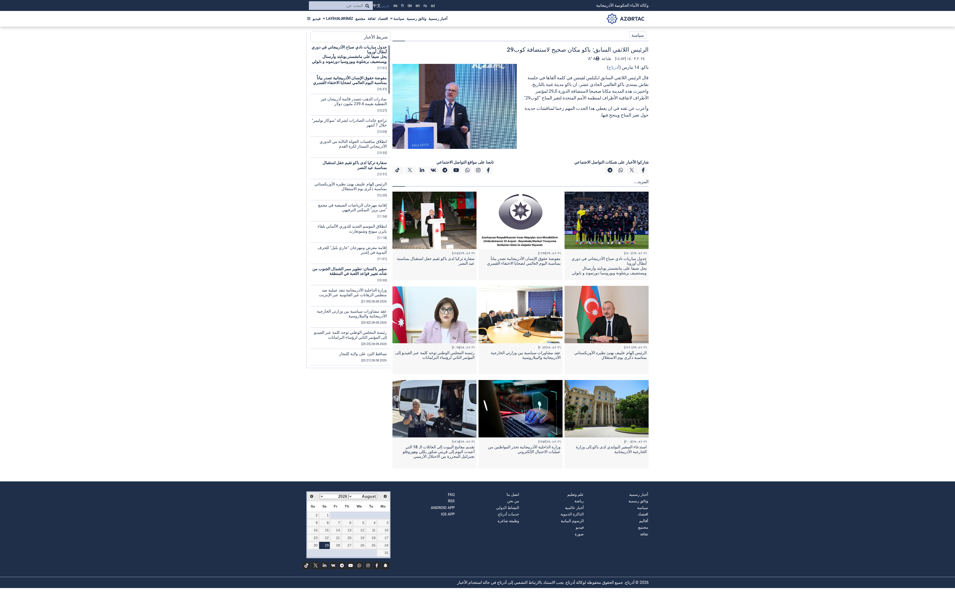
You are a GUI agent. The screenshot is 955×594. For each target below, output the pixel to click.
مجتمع (360, 18)
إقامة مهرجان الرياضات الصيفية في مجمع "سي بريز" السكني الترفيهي (352, 207)
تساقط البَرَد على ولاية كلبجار (363, 353)
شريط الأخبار (376, 37)
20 (349, 538)
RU (425, 5)
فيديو (317, 18)
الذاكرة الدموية (572, 514)
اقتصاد (383, 18)
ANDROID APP (443, 508)
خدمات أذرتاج (508, 514)
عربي (385, 5)
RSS (451, 501)
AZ (433, 5)
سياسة (398, 18)
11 (374, 530)
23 (316, 538)
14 (338, 530)
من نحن (513, 501)
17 (386, 538)
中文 (377, 5)
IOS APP (448, 514)
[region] (350, 206)
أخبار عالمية (574, 508)
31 (386, 553)
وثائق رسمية (416, 18)
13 (349, 530)
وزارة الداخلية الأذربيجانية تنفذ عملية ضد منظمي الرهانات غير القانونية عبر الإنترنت (353, 292)
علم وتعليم (575, 494)
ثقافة (372, 18)
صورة (579, 534)
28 (338, 545)
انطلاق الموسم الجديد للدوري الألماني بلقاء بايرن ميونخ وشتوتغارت (352, 228)
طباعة (606, 58)
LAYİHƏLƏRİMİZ (339, 18)
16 (316, 530)
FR (402, 5)
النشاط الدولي (507, 508)
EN (418, 5)
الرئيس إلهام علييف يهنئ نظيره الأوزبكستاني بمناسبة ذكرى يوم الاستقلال (610, 355)
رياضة (579, 501)
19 (362, 538)
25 (374, 545)
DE (410, 5)
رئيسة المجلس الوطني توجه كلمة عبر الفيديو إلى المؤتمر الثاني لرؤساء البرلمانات (435, 355)
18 (374, 538)
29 (327, 545)
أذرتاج (613, 67)
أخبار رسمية (438, 18)
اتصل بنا (513, 494)
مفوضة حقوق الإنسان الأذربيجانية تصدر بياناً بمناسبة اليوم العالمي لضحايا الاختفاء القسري (524, 261)
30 (316, 545)
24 (386, 545)
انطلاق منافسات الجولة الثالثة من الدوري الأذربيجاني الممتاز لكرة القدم (353, 144)
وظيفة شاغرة (508, 521)
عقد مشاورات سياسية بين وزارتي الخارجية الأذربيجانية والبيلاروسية (526, 355)
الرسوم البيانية (572, 521)
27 (349, 545)
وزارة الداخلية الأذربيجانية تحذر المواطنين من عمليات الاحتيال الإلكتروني (524, 449)
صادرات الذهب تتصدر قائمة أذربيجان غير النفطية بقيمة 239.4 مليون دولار (354, 101)
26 (362, 545)
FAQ (451, 494)
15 (327, 530)
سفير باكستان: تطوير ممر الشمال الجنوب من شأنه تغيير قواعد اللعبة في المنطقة (349, 271)
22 (327, 538)
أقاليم (643, 521)
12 (362, 530)
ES (395, 5)
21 (338, 538)
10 (386, 530)
